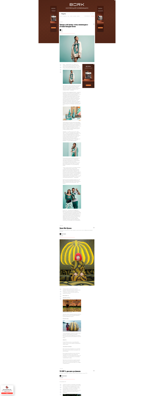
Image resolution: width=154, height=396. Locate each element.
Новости (61, 16)
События (71, 16)
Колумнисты (65, 16)
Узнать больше (8, 391)
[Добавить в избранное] (93, 24)
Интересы (78, 16)
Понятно (7, 393)
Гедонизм (74, 16)
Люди (68, 16)
